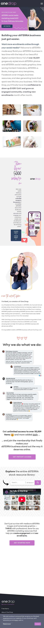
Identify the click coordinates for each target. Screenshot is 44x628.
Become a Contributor (8, 604)
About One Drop (7, 612)
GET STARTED (7, 26)
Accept (38, 624)
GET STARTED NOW (22, 538)
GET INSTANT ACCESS (22, 452)
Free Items (5, 608)
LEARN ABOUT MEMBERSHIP (16, 233)
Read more (7, 624)
